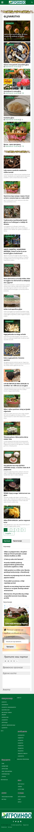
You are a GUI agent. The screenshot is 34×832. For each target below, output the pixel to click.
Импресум (4, 827)
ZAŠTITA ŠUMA (5, 768)
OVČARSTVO (20, 740)
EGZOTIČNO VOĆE (5, 710)
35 (23, 93)
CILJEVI (19, 799)
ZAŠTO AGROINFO (22, 796)
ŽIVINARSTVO (21, 748)
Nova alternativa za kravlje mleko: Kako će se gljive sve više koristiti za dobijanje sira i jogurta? (17, 281)
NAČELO (19, 802)
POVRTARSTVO (5, 704)
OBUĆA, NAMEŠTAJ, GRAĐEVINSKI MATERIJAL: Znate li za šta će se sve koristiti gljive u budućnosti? (15, 251)
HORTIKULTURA (5, 717)
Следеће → (9, 533)
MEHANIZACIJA (4, 779)
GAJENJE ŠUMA (5, 766)
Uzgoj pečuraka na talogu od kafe (15, 334)
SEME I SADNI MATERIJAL (7, 771)
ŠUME (3, 763)
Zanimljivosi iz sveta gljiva (12, 91)
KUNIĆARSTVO (21, 756)
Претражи (10, 647)
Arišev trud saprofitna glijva (13, 309)
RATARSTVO (4, 702)
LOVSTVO (4, 776)
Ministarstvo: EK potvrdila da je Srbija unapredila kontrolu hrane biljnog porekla (16, 596)
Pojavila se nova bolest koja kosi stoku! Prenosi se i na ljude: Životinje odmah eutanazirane (17, 588)
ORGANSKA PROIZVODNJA (23, 759)
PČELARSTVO (20, 751)
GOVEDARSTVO (21, 735)
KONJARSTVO (21, 745)
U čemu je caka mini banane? (13, 559)
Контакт (10, 827)
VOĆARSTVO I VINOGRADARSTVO (9, 707)
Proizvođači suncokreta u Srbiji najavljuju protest (14, 582)
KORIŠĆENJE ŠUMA (6, 774)
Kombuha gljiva (9, 118)
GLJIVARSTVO (9, 45)
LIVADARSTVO (5, 720)
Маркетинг (26, 825)
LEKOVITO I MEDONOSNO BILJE (8, 725)
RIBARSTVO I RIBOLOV (22, 753)
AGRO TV (19, 697)
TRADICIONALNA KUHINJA (7, 796)
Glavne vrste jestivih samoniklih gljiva (16, 65)
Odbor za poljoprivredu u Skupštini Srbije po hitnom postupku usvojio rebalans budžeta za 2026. (15, 554)
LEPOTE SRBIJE (21, 789)
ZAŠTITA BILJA (4, 722)
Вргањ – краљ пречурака (12, 144)
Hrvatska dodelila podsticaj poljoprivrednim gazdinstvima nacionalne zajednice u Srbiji (14, 565)
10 (23, 146)
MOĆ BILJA (4, 799)
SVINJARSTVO (21, 738)
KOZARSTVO (20, 743)
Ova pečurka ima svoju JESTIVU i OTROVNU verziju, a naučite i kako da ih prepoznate (17, 468)
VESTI (2, 731)
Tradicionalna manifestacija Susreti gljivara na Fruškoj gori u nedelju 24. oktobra (16, 222)
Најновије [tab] (7, 541)
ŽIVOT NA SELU (21, 784)
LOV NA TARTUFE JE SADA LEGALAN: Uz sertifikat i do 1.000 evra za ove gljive (16, 385)
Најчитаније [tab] (17, 541)
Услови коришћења (16, 825)
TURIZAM (20, 786)
